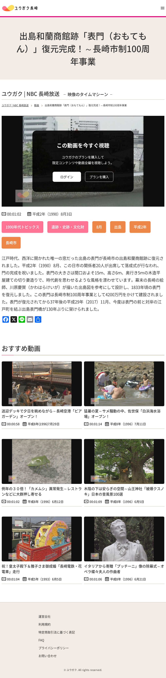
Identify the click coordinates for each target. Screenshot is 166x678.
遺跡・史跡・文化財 (67, 226)
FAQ (41, 640)
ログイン (66, 176)
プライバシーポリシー (53, 648)
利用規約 (44, 624)
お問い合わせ (47, 656)
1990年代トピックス (22, 226)
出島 (117, 226)
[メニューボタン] (162, 8)
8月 (99, 226)
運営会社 (44, 616)
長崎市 (11, 242)
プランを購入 (99, 176)
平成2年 (140, 226)
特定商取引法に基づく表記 (56, 632)
